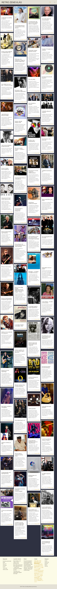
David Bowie (37, 566)
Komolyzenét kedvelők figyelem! (47, 77)
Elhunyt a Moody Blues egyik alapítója (6, 232)
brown (36, 565)
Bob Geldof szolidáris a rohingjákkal (6, 407)
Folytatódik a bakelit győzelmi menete (32, 51)
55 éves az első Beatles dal (6, 511)
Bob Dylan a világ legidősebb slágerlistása (20, 91)
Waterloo (35, 579)
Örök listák (5, 565)
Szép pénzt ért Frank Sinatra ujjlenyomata (6, 198)
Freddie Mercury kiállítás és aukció (6, 18)
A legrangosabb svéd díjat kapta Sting (6, 473)
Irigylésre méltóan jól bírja (6, 443)
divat (40, 566)
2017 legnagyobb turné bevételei (47, 237)
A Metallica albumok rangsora (46, 112)
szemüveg (35, 576)
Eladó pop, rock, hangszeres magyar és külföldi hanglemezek (20, 60)
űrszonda (35, 581)
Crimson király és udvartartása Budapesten (19, 209)
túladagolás (36, 577)
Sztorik (4, 566)
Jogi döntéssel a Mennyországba (5, 115)
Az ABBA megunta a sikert (46, 474)
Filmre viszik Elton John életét (47, 200)
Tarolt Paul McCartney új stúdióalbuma (20, 178)
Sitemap (46, 566)
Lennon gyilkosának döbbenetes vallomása (47, 507)
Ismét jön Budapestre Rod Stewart (33, 378)
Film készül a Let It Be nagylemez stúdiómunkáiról (33, 171)
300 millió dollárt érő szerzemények (46, 19)
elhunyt (42, 566)
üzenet (42, 580)
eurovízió (40, 567)
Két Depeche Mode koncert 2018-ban (46, 367)
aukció (36, 562)
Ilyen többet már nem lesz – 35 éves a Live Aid (6, 85)
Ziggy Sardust (36, 580)
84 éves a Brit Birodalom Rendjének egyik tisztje (6, 299)
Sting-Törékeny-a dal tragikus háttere (17, 561)
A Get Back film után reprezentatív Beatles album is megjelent (33, 22)
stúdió (41, 575)
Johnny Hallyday (41, 570)
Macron (37, 572)
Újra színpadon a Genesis (32, 104)
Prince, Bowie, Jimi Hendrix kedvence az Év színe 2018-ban (20, 245)
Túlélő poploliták (32, 408)
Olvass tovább (10, 30)
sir (39, 575)
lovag (35, 572)
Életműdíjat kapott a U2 (20, 420)
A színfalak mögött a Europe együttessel (32, 307)
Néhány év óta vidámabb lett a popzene (6, 332)
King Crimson (36, 571)
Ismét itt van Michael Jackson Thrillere (46, 439)
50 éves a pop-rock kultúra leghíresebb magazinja (32, 344)
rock (35, 575)
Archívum (46, 563)
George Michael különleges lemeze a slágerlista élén (33, 442)
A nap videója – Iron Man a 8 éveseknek (47, 302)
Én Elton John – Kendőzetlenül (31, 141)
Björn (35, 565)
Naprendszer (41, 572)
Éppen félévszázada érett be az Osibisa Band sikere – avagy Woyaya (17, 566)
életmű (39, 580)
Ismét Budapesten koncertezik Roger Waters (46, 542)
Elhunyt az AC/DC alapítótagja (5, 371)
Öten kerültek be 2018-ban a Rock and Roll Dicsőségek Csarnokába (33, 237)
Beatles (37, 563)
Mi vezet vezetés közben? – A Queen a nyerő (19, 149)
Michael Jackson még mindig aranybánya (20, 385)
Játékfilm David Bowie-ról (47, 171)
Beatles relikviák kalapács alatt (18, 122)
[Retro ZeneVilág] (12, 2)
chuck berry (40, 565)
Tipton (41, 576)
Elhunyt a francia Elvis (6, 266)
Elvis (35, 567)
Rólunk (46, 564)
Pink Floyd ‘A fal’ (16, 563)
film (42, 567)
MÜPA (39, 572)
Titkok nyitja (5, 568)
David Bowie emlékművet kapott (32, 203)
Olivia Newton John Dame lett (46, 139)
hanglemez (36, 570)
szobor (38, 576)
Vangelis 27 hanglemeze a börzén (47, 49)
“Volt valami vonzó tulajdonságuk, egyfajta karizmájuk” (17, 572)
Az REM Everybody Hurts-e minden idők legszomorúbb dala (19, 524)
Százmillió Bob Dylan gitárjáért (46, 407)
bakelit (39, 562)
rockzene (37, 575)
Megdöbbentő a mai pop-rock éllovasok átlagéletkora (46, 337)
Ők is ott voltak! (31, 79)
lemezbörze (40, 571)
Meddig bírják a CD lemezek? (32, 476)
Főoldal (46, 560)
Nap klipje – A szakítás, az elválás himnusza (33, 272)
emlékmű (37, 567)
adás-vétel (39, 560)
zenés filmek (39, 579)
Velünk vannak (5, 569)
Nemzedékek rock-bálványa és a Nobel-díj (33, 510)
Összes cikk (47, 562)
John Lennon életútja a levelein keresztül (6, 146)
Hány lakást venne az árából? (46, 268)
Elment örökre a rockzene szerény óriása (19, 455)
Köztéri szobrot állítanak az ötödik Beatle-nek (6, 52)
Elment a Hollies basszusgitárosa (5, 169)
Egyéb (4, 562)
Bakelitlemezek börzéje (7, 561)
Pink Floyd (36, 574)
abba (35, 560)
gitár (39, 568)
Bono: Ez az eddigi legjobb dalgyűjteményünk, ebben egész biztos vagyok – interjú (19, 289)
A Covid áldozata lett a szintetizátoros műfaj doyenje (20, 26)
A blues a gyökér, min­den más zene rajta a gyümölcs (19, 351)
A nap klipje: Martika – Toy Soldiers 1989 (19, 325)
